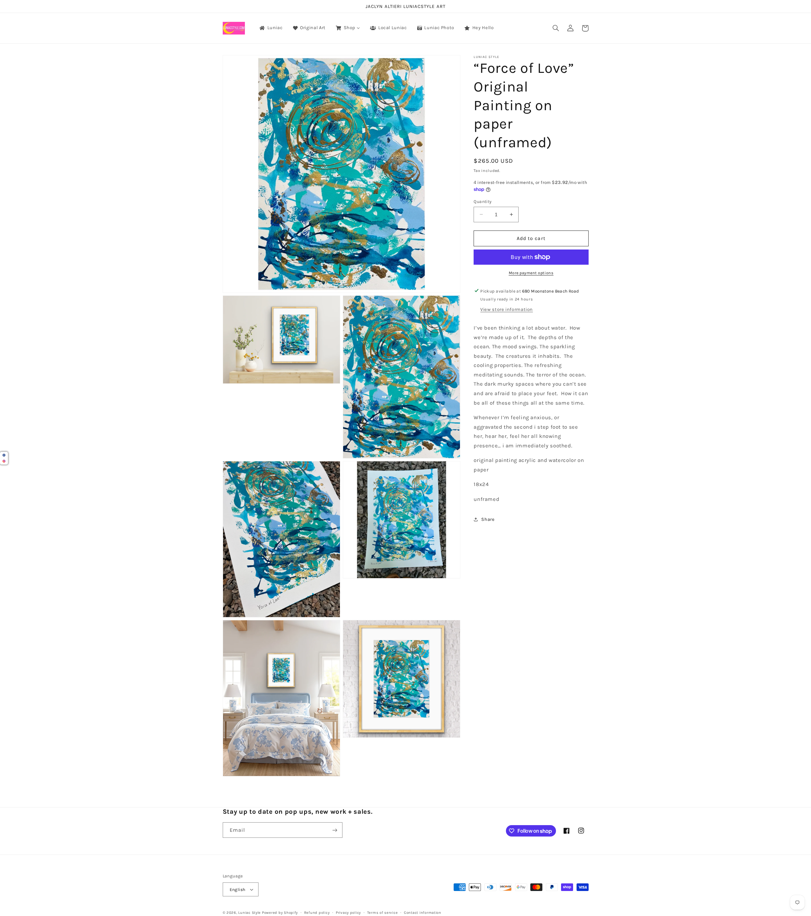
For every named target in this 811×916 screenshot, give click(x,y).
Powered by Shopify (280, 912)
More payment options (531, 272)
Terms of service (382, 912)
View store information (506, 309)
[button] (556, 28)
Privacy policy (348, 912)
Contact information (422, 912)
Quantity (482, 201)
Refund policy (317, 912)
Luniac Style (249, 912)
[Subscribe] (334, 830)
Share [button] (488, 519)
